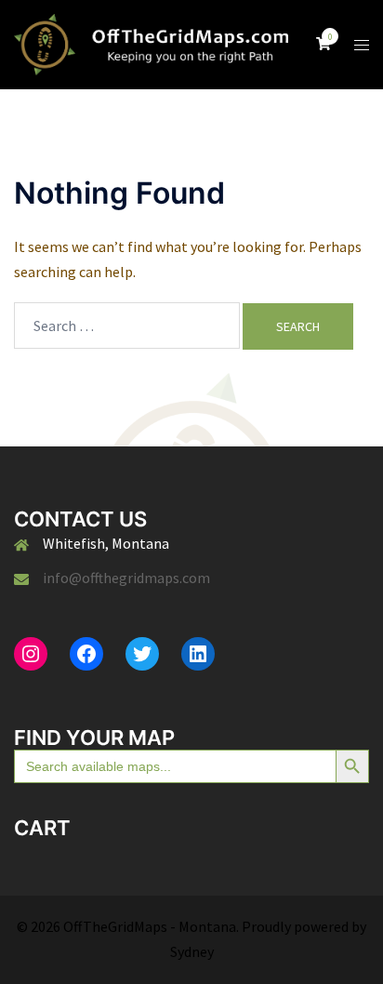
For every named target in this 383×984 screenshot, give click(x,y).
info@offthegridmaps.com (126, 577)
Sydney (192, 951)
